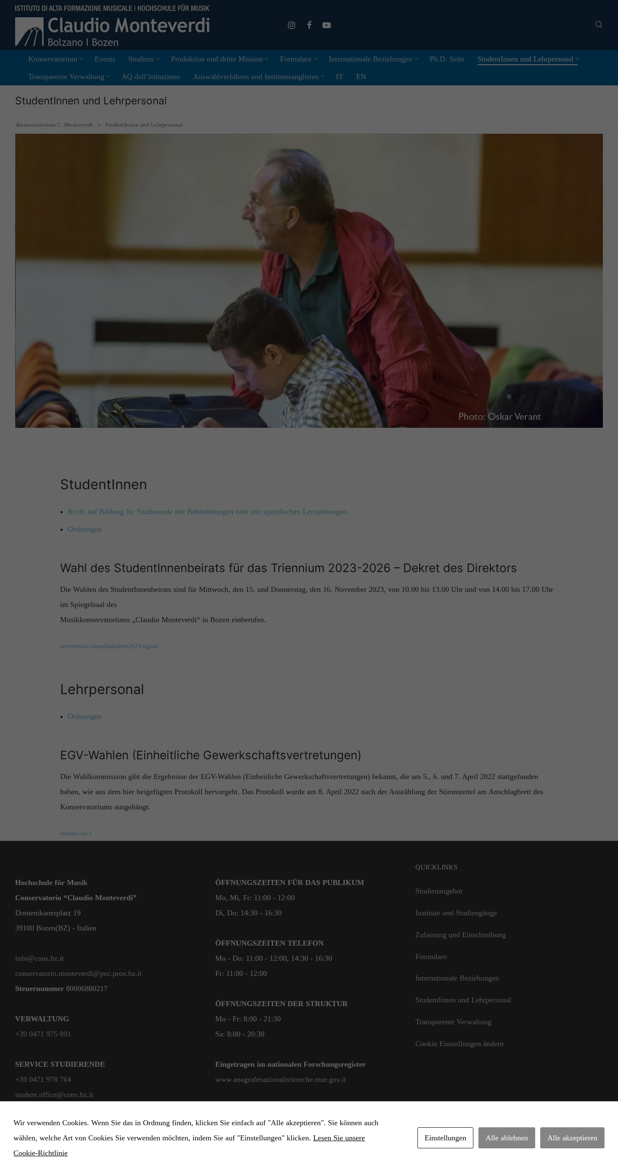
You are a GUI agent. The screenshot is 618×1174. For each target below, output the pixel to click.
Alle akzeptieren (572, 1138)
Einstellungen (445, 1138)
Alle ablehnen (507, 1138)
